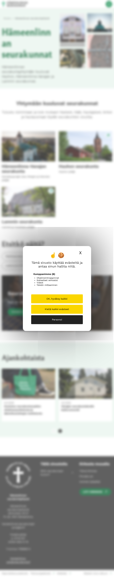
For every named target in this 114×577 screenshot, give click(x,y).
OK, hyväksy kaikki (56, 298)
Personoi (57, 319)
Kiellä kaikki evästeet (57, 309)
